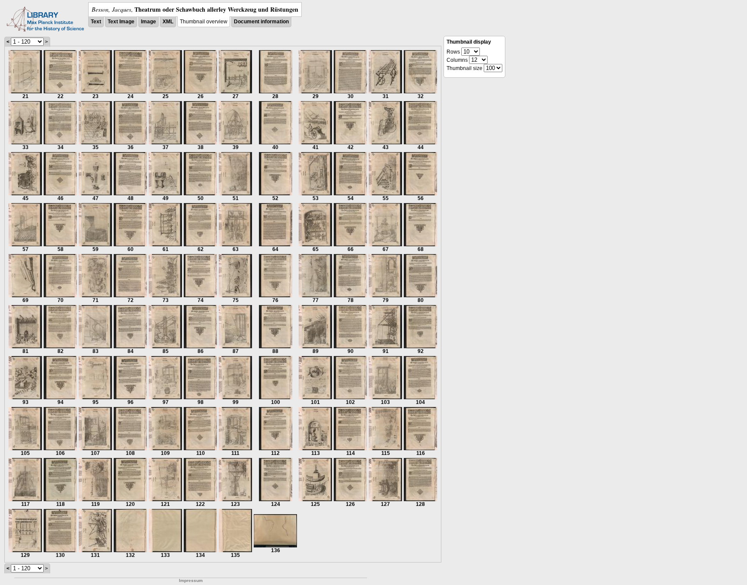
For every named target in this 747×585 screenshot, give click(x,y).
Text (96, 22)
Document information (261, 22)
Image (148, 22)
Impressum (191, 580)
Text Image (121, 22)
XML (168, 22)
